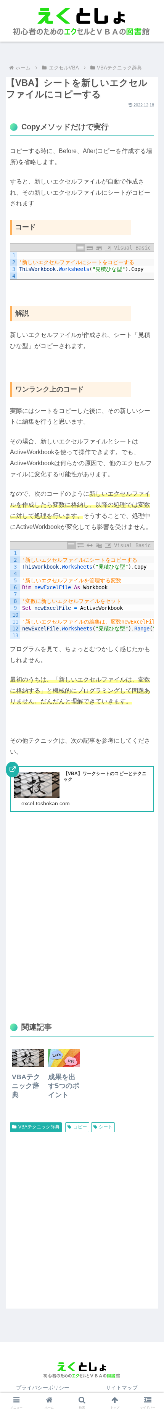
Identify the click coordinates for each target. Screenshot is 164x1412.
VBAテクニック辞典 (38, 1127)
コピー (80, 1127)
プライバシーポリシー (42, 1388)
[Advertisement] (82, 924)
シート (106, 1127)
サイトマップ (122, 1388)
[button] (148, 1033)
